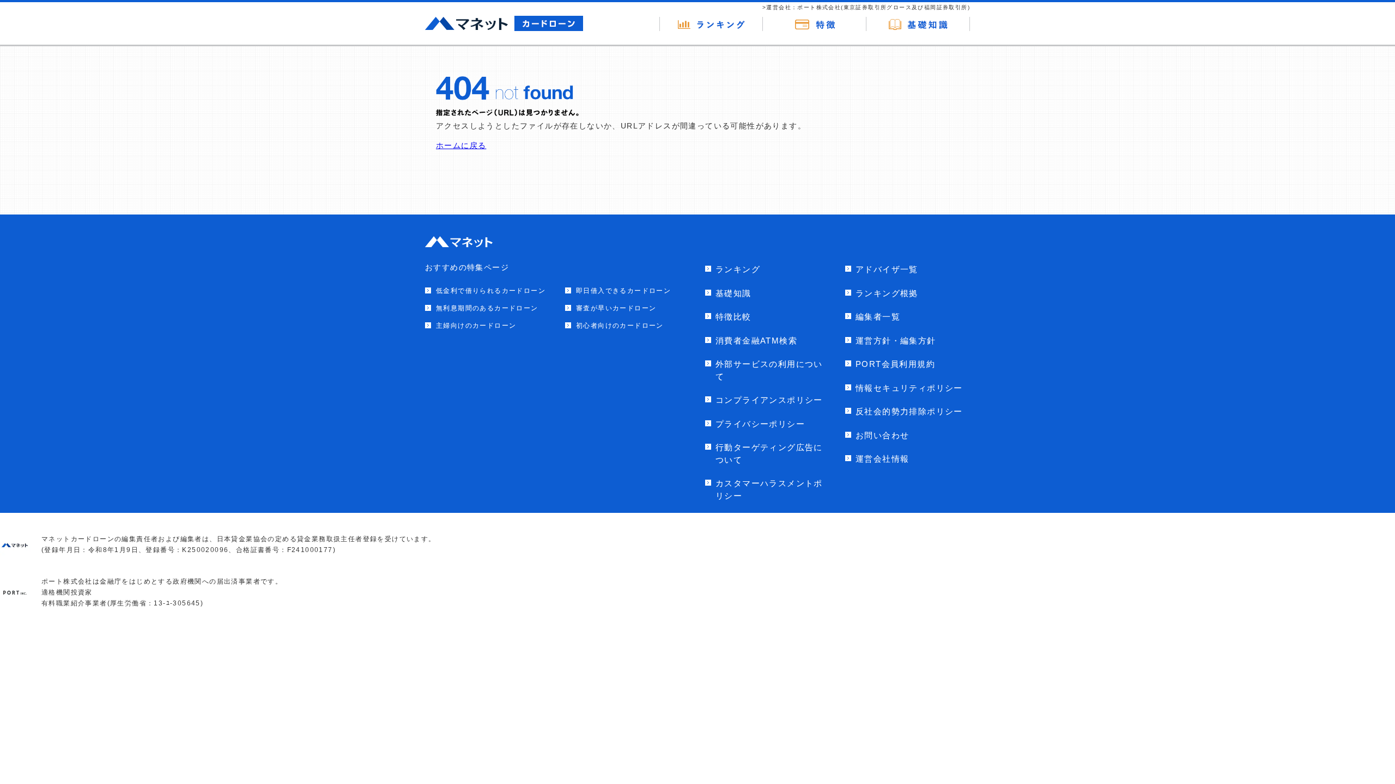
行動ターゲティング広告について (769, 453)
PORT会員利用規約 (895, 364)
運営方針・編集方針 (896, 340)
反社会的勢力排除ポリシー (909, 411)
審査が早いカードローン (616, 308)
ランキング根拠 (887, 293)
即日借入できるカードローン (623, 291)
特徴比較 (733, 316)
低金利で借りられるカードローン (490, 291)
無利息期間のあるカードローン (487, 308)
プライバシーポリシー (760, 423)
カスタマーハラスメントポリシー (769, 489)
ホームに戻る (461, 145)
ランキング (737, 269)
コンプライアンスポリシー (769, 400)
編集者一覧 (878, 316)
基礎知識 (733, 293)
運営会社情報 (882, 458)
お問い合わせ (882, 435)
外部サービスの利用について (769, 370)
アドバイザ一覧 (887, 269)
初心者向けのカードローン (620, 325)
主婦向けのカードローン (476, 325)
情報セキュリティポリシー (909, 388)
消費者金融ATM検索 (756, 340)
